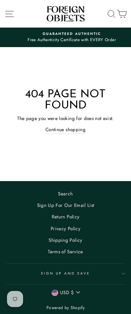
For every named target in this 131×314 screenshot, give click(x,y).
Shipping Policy (65, 240)
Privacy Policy (65, 228)
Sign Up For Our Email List (65, 205)
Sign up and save (65, 273)
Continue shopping (65, 129)
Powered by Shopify (65, 308)
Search (65, 193)
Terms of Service (65, 251)
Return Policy (65, 216)
